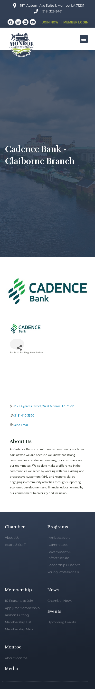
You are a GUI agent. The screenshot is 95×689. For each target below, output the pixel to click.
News (53, 589)
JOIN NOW (50, 22)
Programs (58, 526)
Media (11, 668)
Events (54, 611)
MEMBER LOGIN (75, 22)
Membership (18, 589)
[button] (84, 39)
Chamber (15, 526)
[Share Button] (17, 344)
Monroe (13, 647)
